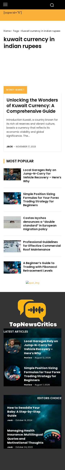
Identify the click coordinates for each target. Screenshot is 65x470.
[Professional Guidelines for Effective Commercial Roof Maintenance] (12, 246)
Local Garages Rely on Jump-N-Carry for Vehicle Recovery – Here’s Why (42, 175)
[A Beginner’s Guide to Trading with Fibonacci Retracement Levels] (12, 267)
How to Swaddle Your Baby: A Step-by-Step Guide (23, 412)
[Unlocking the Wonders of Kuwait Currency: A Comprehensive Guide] (32, 73)
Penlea (28, 357)
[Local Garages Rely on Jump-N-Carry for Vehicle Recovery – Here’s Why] (12, 174)
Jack (9, 146)
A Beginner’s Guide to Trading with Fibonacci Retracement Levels (40, 267)
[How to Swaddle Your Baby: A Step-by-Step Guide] (52, 412)
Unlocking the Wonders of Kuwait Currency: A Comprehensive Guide (32, 105)
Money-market (15, 89)
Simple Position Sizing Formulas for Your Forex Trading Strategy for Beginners (41, 199)
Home (7, 30)
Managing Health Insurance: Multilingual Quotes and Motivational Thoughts (25, 437)
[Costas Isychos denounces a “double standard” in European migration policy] (12, 222)
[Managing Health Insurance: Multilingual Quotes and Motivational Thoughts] (52, 435)
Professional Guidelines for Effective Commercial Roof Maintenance (42, 246)
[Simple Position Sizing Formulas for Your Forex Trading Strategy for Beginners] (12, 198)
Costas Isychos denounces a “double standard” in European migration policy (40, 223)
